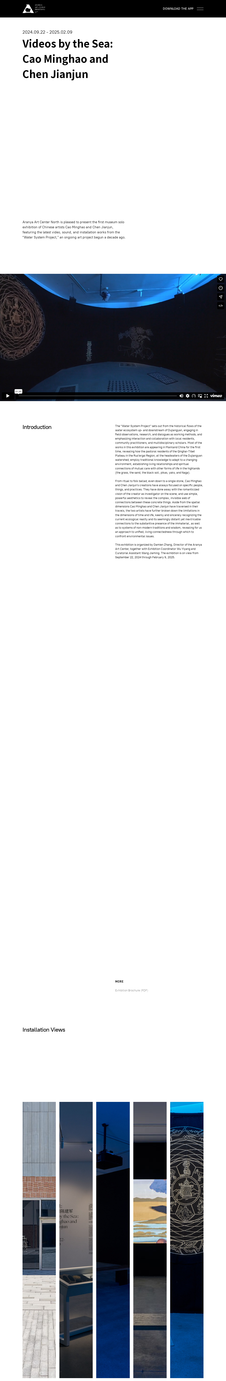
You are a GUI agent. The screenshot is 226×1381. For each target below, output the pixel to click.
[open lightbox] (39, 1240)
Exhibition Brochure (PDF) (131, 990)
